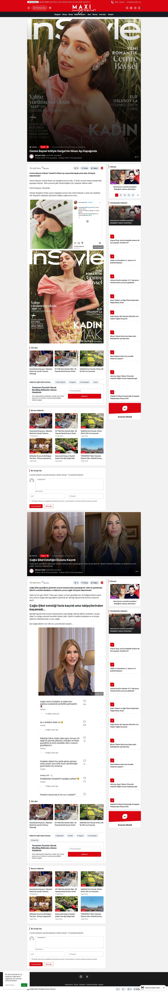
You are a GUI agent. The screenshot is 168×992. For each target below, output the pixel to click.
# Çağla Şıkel (59, 835)
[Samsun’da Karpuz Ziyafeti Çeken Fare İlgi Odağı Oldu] (66, 450)
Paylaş (138, 989)
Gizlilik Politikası (9, 985)
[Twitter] (87, 976)
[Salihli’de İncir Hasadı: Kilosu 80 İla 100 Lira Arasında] (92, 363)
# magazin (72, 382)
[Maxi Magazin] (84, 9)
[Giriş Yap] (135, 7)
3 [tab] (124, 195)
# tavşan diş (34, 840)
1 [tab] (116, 195)
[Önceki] (40, 2)
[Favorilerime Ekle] (102, 168)
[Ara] (127, 7)
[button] (131, 7)
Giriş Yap (49, 506)
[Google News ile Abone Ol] (35, 168)
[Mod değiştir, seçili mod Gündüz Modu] (50, 7)
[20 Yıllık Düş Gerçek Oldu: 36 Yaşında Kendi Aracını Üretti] (66, 363)
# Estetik (70, 835)
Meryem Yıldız (40, 155)
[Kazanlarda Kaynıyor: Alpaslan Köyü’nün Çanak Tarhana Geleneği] (41, 363)
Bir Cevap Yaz (36, 471)
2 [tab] (120, 195)
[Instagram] (81, 976)
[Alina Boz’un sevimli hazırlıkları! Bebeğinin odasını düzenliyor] (124, 181)
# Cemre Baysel (60, 382)
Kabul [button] (24, 985)
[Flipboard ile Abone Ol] (45, 168)
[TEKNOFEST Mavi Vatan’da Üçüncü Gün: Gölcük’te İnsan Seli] (92, 450)
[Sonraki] (43, 2)
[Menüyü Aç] (28, 7)
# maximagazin (84, 382)
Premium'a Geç (41, 8)
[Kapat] (163, 987)
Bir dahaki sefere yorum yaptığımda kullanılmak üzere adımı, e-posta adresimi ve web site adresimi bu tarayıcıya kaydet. (64, 501)
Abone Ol (84, 396)
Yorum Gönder (36, 506)
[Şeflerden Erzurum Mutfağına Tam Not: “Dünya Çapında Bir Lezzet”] (40, 450)
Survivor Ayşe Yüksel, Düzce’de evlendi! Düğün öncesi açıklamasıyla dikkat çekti (123, 378)
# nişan (95, 382)
